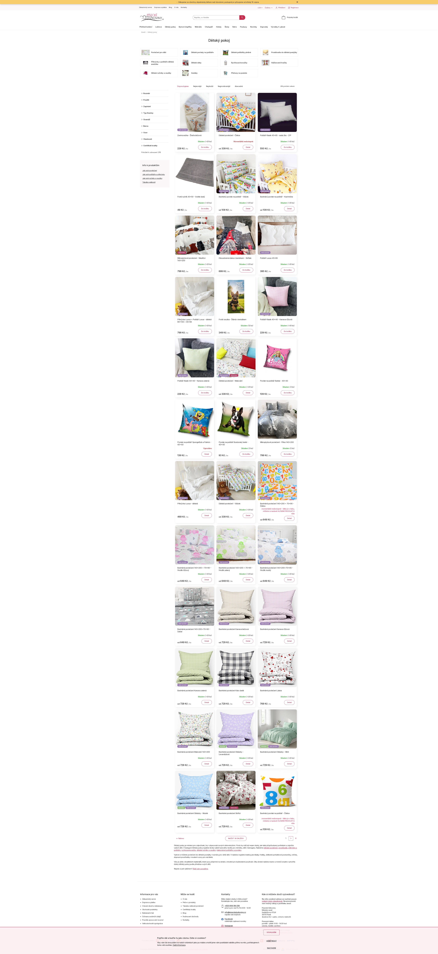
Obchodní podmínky (150, 909)
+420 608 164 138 (232, 906)
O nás (176, 7)
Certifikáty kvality (189, 909)
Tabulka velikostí (148, 182)
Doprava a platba (160, 7)
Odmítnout (271, 941)
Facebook (229, 919)
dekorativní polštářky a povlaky (229, 850)
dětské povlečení (271, 848)
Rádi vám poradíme (200, 869)
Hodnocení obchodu (190, 916)
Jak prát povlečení (149, 170)
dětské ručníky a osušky (206, 850)
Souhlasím (271, 932)
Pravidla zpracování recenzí (152, 920)
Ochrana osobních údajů (151, 916)
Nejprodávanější (224, 86)
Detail (248, 147)
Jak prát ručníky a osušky (152, 178)
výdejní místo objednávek (272, 901)
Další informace (179, 945)
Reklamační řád (148, 913)
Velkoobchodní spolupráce (152, 923)
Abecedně (239, 86)
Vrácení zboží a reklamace (152, 906)
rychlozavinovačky (188, 850)
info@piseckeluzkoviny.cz (235, 912)
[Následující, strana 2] (291, 838)
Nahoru (181, 838)
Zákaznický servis (145, 7)
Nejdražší (209, 86)
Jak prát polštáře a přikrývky (153, 174)
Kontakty (184, 7)
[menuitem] (146, 27)
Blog (170, 7)
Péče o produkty (189, 902)
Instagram (229, 926)
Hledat (242, 17)
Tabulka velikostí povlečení (193, 906)
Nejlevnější (197, 86)
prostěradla (282, 848)
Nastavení (271, 948)
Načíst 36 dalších (236, 838)
